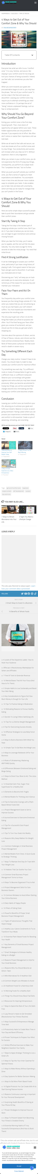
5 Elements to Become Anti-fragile (16, 792)
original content (6, 491)
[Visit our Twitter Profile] (32, 1168)
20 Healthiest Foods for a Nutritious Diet (18, 986)
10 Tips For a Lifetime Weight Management (19, 722)
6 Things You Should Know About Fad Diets (19, 996)
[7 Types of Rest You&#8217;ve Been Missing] (25, 445)
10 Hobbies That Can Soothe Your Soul (17, 870)
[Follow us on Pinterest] (32, 593)
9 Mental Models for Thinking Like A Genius (19, 797)
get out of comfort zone (14, 488)
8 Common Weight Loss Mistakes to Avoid (18, 981)
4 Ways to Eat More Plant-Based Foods (17, 1081)
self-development (18, 491)
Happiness (6, 13)
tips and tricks (6, 494)
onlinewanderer (10, 28)
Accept (19, 1166)
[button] (35, 1147)
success (28, 491)
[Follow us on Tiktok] (35, 593)
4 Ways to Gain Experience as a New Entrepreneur (7, 471)
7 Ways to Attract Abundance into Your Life (9, 519)
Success (14, 13)
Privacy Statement (19, 1171)
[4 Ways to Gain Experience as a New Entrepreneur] (9, 463)
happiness (25, 488)
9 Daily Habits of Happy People (14, 903)
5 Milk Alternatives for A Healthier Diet (17, 976)
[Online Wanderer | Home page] (11, 2)
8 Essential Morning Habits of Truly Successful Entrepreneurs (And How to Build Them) (18, 1128)
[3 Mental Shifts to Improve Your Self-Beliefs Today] (9, 445)
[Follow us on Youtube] (25, 593)
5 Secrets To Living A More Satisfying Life (18, 717)
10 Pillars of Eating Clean (12, 908)
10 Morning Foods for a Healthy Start (16, 991)
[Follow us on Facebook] (29, 593)
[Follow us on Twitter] (22, 593)
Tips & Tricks (24, 13)
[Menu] (35, 2)
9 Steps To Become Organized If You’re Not (19, 882)
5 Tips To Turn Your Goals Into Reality (17, 833)
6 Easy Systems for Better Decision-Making (19, 1076)
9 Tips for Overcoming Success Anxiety (17, 727)
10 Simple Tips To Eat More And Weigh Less (19, 748)
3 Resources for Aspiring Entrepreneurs (17, 1001)
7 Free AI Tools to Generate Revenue (16, 675)
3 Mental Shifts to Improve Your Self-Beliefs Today (7, 452)
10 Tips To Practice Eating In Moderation (18, 704)
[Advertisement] (20, 7)
